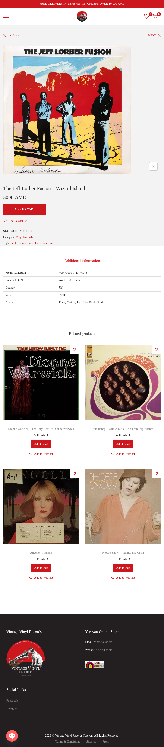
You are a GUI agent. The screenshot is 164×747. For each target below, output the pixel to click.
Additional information (82, 261)
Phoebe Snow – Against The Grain (123, 552)
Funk (13, 243)
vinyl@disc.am (103, 641)
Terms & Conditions (67, 741)
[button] (15, 221)
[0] (146, 16)
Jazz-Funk (41, 243)
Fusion (22, 243)
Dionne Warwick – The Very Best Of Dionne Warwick (41, 429)
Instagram (12, 708)
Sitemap (91, 741)
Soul (51, 243)
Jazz (30, 243)
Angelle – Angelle (41, 552)
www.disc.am (104, 650)
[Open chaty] (12, 736)
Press (105, 741)
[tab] (82, 261)
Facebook (12, 700)
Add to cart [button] (41, 444)
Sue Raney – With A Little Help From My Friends (123, 429)
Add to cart (24, 209)
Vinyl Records (24, 237)
